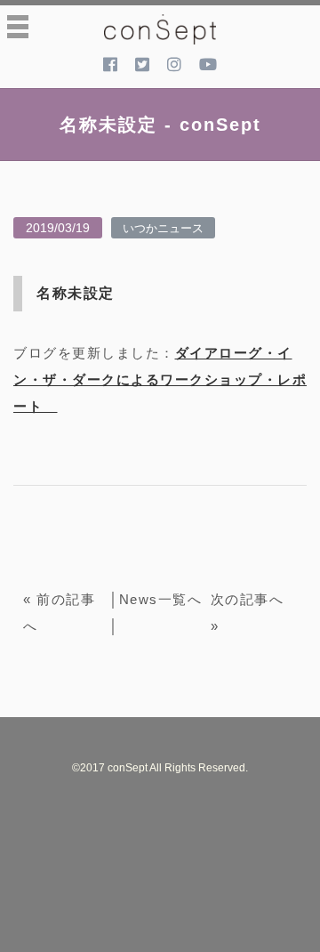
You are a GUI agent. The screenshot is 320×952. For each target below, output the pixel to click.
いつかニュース (163, 227)
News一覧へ (161, 599)
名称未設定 (75, 293)
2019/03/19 (58, 228)
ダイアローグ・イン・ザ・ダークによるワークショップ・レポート (160, 379)
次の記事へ (247, 599)
